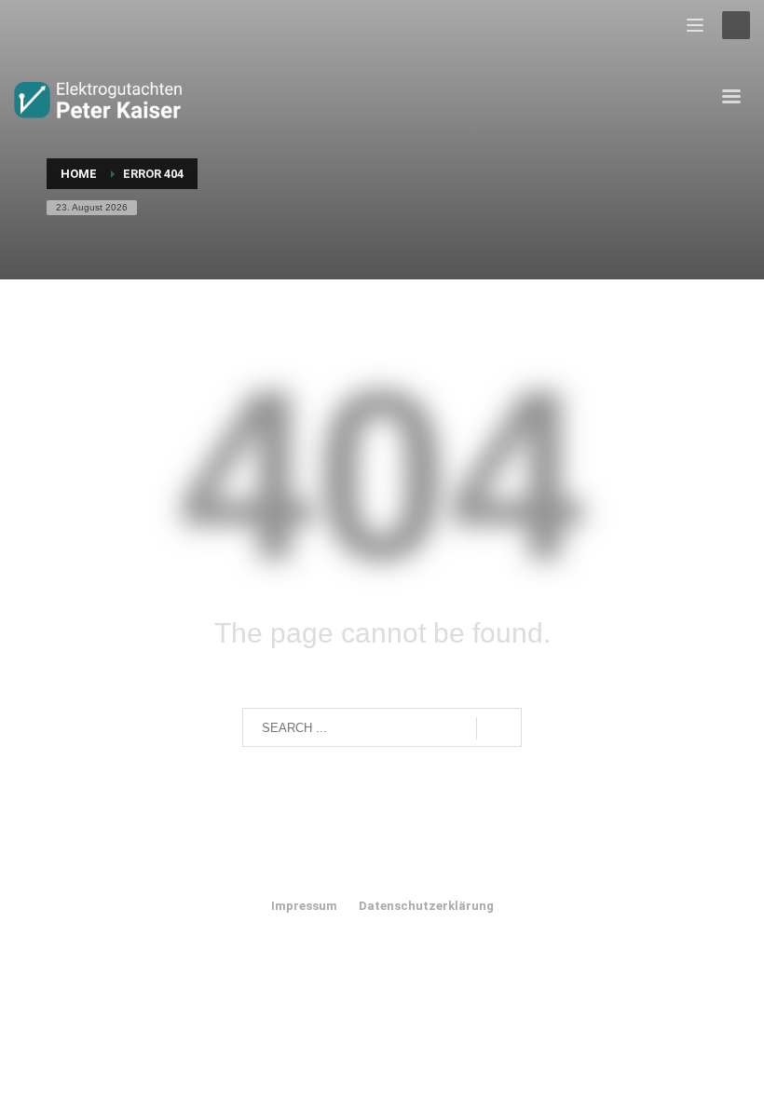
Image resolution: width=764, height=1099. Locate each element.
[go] (499, 728)
